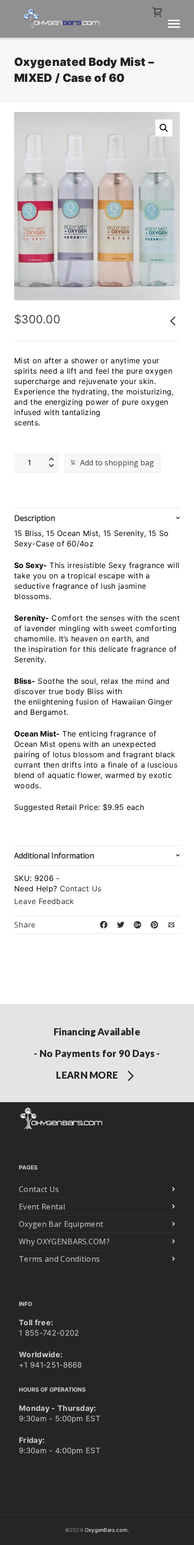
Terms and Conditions (59, 1259)
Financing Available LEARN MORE (97, 1053)
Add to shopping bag (117, 462)
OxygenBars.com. (107, 1530)
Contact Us (81, 888)
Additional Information (54, 855)
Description (34, 518)
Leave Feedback (44, 901)
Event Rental (42, 1206)
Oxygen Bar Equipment (61, 1224)
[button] (163, 128)
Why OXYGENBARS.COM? (64, 1241)
